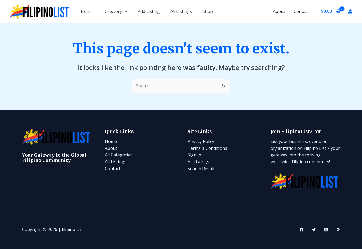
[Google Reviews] (338, 230)
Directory (112, 11)
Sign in (194, 155)
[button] (124, 11)
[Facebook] (301, 230)
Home (87, 11)
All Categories (119, 155)
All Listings (181, 11)
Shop (207, 11)
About (279, 11)
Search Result (201, 168)
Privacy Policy (201, 141)
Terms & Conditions (207, 148)
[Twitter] (314, 230)
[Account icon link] (350, 11)
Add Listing (149, 11)
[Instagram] (326, 230)
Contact (301, 11)
